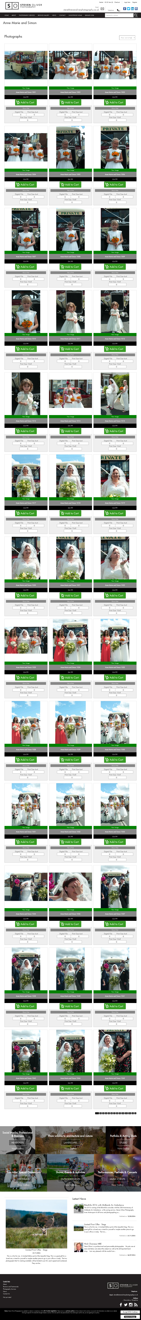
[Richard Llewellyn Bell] (104, 1210)
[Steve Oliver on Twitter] (128, 10)
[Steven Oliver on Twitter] (126, 1304)
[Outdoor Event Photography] (70, 1172)
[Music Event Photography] (117, 1172)
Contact (62, 15)
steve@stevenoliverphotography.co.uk (81, 9)
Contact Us (6, 1294)
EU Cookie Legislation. (50, 1311)
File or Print (26, 108)
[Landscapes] (70, 1140)
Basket (101, 2)
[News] (136, 1304)
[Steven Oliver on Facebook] (121, 1304)
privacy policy (70, 1311)
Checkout (117, 2)
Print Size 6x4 (33, 112)
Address (135, 1298)
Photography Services (27, 15)
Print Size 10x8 (26, 117)
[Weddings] (23, 1172)
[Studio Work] (123, 1140)
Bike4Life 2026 (89, 15)
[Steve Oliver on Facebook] (124, 10)
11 (126, 1113)
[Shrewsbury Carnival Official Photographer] (104, 1249)
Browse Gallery (43, 15)
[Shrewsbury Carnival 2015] (104, 1230)
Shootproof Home (75, 15)
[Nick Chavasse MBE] (36, 1232)
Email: (97, 7)
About (14, 15)
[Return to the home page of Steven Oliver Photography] (23, 5)
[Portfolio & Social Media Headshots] (17, 1140)
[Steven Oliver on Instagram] (131, 1304)
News (54, 15)
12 (129, 1113)
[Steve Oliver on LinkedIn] (132, 10)
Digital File (19, 112)
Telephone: (111, 10)
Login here (127, 2)
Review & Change (130, 1317)
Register (135, 2)
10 (123, 1113)
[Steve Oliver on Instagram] (136, 10)
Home (7, 15)
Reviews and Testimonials (11, 1286)
